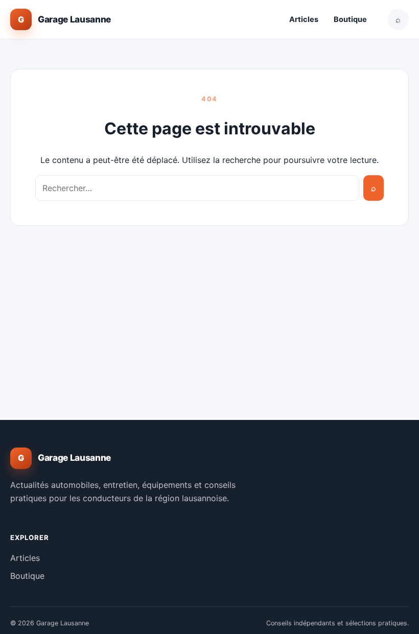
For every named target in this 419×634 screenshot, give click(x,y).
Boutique (350, 19)
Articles (303, 19)
